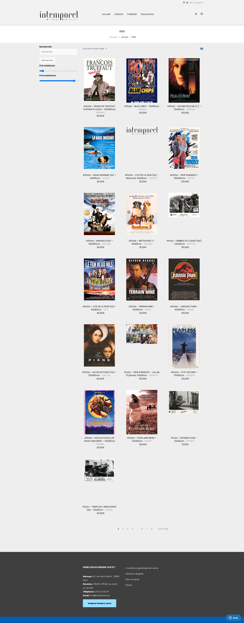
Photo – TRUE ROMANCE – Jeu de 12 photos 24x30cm (141, 374)
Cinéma (118, 14)
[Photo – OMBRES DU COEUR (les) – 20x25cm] (184, 214)
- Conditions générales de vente (141, 568)
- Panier (128, 585)
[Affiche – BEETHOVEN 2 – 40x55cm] (141, 214)
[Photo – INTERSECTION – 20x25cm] (184, 411)
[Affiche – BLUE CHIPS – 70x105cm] (141, 79)
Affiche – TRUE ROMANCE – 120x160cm (184, 177)
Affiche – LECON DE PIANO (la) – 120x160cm (99, 374)
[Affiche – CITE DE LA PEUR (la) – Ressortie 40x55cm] (141, 148)
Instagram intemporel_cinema (99, 603)
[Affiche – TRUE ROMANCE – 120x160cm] (184, 148)
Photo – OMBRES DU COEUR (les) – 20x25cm (184, 242)
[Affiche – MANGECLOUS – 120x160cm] (99, 214)
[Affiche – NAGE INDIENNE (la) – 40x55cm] (99, 148)
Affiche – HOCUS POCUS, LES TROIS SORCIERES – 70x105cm (99, 441)
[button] (196, 14)
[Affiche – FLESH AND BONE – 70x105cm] (141, 411)
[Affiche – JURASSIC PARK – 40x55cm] (184, 279)
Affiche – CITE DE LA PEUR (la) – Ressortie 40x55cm (142, 177)
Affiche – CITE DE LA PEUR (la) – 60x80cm (99, 308)
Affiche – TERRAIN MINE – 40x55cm (142, 308)
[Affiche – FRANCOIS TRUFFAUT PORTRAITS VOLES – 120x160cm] (99, 79)
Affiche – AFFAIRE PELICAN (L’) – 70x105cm (184, 108)
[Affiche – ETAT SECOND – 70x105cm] (184, 345)
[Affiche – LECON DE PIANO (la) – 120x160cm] (99, 345)
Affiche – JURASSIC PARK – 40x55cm (184, 308)
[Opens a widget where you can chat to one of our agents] (233, 618)
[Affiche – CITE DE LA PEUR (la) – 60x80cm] (99, 279)
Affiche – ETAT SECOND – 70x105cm (184, 374)
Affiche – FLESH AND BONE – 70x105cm (141, 439)
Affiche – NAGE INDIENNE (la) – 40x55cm (99, 177)
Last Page (163, 528)
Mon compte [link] (196, 2)
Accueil (106, 14)
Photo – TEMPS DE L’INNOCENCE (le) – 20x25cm (99, 508)
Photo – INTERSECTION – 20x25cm (184, 439)
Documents (147, 14)
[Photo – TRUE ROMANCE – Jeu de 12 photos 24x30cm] (141, 345)
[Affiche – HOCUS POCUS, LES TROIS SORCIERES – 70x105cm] (99, 411)
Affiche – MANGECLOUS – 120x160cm (99, 242)
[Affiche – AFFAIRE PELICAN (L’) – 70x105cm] (184, 79)
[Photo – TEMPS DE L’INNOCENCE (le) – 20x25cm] (99, 480)
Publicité (132, 14)
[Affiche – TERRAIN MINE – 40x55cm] (141, 279)
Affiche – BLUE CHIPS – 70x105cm (141, 108)
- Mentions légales (133, 573)
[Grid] (201, 49)
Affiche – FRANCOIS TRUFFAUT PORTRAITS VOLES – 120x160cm (99, 109)
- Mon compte (131, 579)
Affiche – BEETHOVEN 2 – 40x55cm (142, 242)
